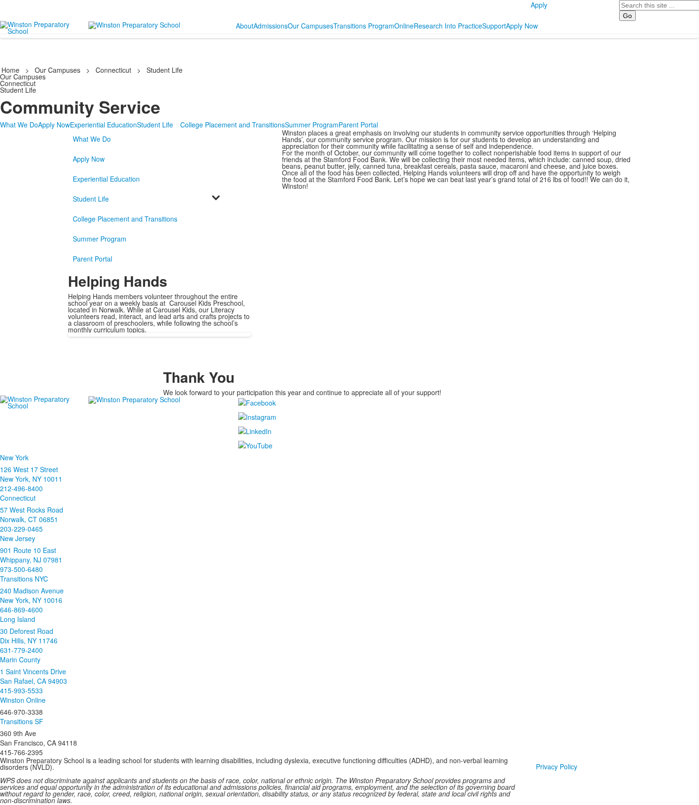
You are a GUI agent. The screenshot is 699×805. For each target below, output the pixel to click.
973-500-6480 (21, 569)
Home (11, 70)
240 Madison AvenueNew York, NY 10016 (32, 595)
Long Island (17, 619)
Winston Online (23, 700)
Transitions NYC (24, 578)
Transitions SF (21, 721)
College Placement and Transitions (232, 124)
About (244, 25)
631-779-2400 (21, 650)
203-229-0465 (21, 528)
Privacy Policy (556, 766)
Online (404, 25)
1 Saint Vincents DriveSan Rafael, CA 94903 (33, 676)
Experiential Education (103, 124)
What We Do (19, 124)
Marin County (20, 659)
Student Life (164, 70)
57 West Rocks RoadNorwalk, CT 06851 (31, 514)
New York (14, 457)
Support (494, 25)
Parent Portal (358, 124)
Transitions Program (363, 25)
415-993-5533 (21, 690)
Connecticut (113, 70)
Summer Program (312, 124)
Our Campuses (310, 25)
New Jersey (17, 538)
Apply (539, 5)
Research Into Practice (448, 25)
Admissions (270, 25)
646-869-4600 (21, 609)
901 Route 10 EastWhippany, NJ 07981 (31, 554)
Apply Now (522, 25)
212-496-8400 (21, 488)
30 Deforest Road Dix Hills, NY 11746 (29, 635)
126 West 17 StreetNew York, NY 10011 (31, 474)
